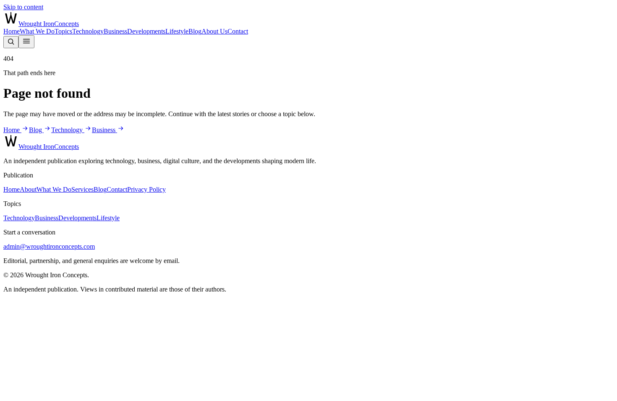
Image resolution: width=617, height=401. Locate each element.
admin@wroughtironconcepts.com (49, 246)
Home (11, 31)
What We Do (37, 31)
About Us (214, 31)
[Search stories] (10, 42)
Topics (63, 31)
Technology (88, 31)
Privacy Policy (146, 189)
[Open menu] (26, 41)
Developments (146, 31)
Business (115, 31)
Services (82, 189)
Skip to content (23, 6)
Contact (237, 31)
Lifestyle (176, 31)
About (28, 189)
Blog (194, 31)
